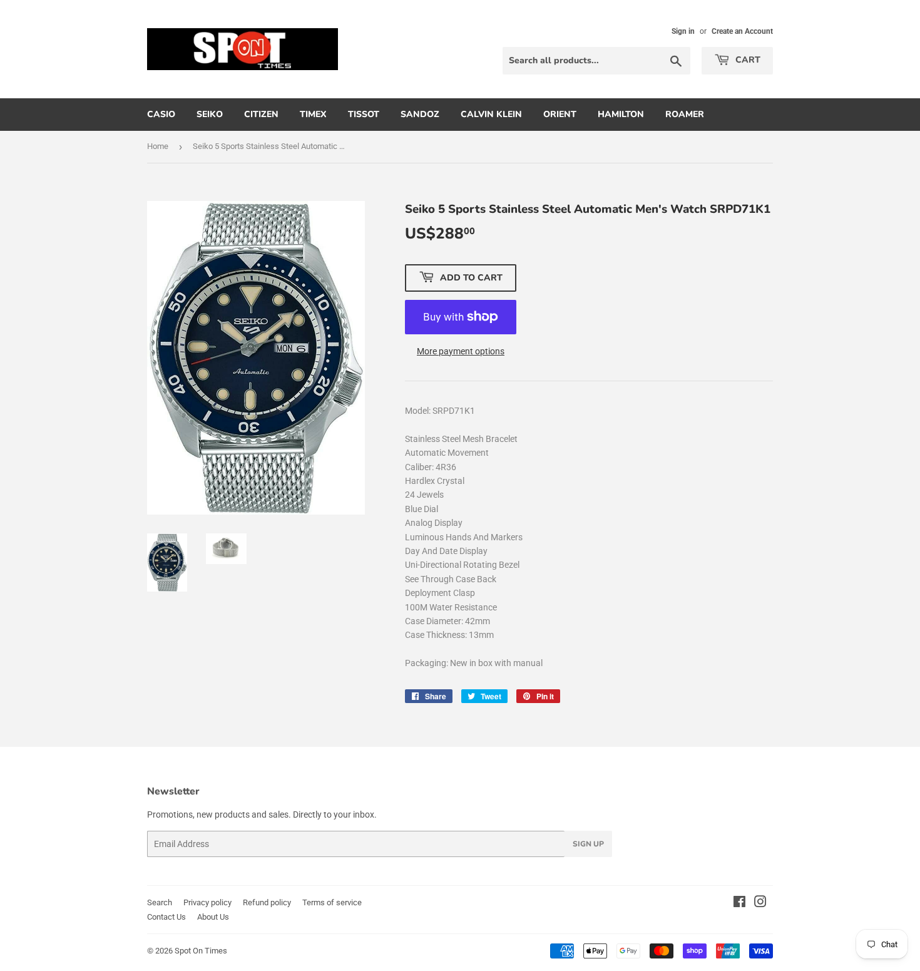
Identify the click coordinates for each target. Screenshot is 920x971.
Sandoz (420, 114)
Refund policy (267, 902)
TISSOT (363, 114)
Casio (161, 114)
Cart (746, 60)
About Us (213, 917)
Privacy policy (207, 902)
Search (159, 902)
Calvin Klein (491, 114)
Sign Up (588, 844)
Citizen (261, 114)
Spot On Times (201, 950)
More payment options (460, 351)
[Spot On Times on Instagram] (760, 903)
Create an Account (742, 31)
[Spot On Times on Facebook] (739, 903)
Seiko (210, 114)
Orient (559, 114)
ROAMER (684, 114)
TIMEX (313, 114)
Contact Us (166, 917)
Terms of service (332, 902)
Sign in (683, 31)
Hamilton (621, 114)
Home (157, 146)
